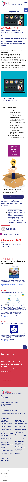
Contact (17, 453)
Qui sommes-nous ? (7, 433)
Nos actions (5, 442)
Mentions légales (6, 470)
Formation (4, 449)
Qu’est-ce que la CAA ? (21, 423)
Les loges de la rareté (7, 450)
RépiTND (3, 447)
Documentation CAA (20, 438)
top (25, 347)
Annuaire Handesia (7, 453)
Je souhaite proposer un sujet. (13, 196)
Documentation (19, 441)
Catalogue (17, 446)
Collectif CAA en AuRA (21, 425)
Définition (3, 425)
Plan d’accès (6, 473)
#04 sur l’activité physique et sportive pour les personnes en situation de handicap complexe (17, 220)
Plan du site (6, 476)
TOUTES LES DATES (11, 234)
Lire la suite (4, 316)
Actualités (4, 421)
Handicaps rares (6, 423)
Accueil (3, 420)
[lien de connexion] (14, 150)
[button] (26, 10)
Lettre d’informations (20, 450)
